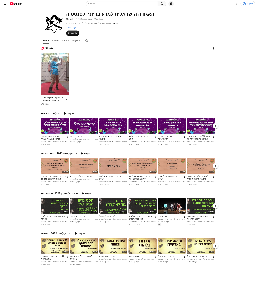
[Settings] (236, 3)
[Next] (215, 126)
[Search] (162, 3)
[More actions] (213, 48)
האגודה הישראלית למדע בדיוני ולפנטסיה (55, 142)
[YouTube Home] (15, 3)
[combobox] (122, 3)
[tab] (46, 40)
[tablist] (128, 40)
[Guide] (4, 3)
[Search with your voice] (171, 3)
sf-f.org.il (72, 27)
